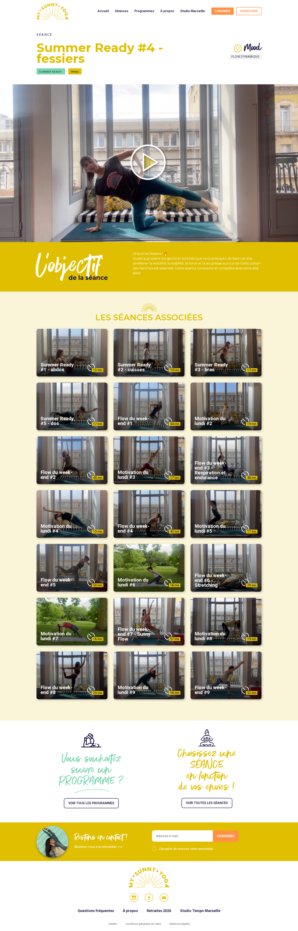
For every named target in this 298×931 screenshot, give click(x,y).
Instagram (134, 897)
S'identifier (249, 11)
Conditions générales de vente (143, 923)
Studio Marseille (192, 11)
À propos (167, 11)
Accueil (103, 11)
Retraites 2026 (159, 911)
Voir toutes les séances (207, 803)
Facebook (149, 897)
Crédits (112, 923)
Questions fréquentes (96, 911)
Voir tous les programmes (91, 803)
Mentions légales (180, 923)
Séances (121, 11)
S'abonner (222, 11)
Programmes (144, 11)
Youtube (164, 897)
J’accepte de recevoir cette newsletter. (186, 849)
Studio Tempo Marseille (200, 911)
